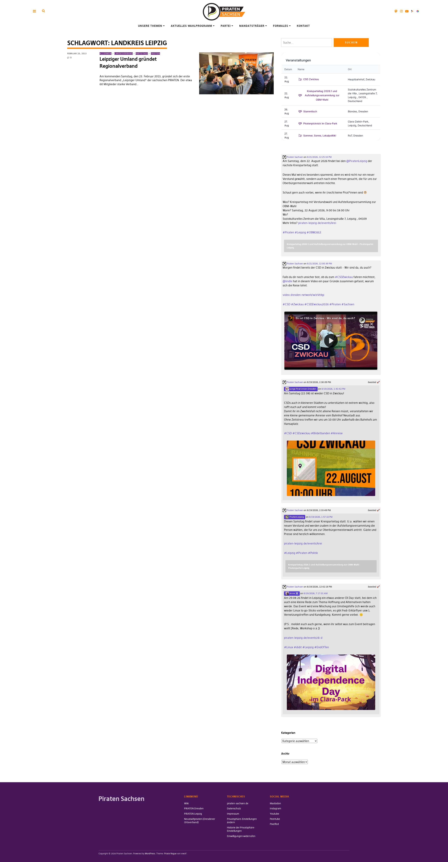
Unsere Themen (150, 25)
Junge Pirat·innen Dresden (302, 388)
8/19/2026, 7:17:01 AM (316, 593)
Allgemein (105, 53)
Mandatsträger (251, 25)
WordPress (150, 853)
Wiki (186, 803)
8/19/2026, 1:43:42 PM (333, 388)
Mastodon (396, 11)
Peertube (412, 11)
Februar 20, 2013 (77, 53)
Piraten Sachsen (294, 157)
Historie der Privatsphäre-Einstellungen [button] (241, 829)
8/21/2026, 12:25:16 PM (319, 157)
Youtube (407, 11)
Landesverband (123, 53)
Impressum (233, 813)
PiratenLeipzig (296, 516)
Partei (226, 25)
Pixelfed (417, 11)
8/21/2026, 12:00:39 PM (319, 263)
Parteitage (142, 53)
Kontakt (303, 25)
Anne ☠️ (293, 593)
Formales (280, 25)
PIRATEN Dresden (194, 808)
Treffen (155, 53)
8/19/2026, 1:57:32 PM (320, 516)
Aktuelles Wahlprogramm (191, 25)
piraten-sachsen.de (237, 803)
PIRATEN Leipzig (193, 813)
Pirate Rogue (170, 853)
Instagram (401, 11)
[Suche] (43, 11)
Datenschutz (234, 808)
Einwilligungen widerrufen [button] (241, 836)
